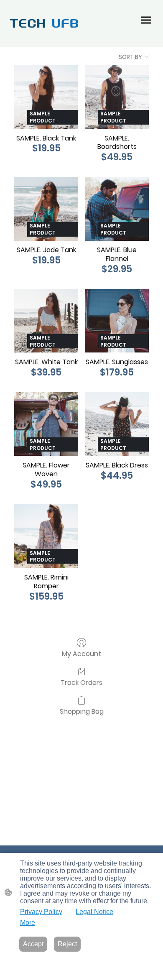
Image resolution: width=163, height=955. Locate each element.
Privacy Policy (41, 911)
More (27, 922)
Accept (33, 943)
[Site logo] (44, 23)
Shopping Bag (82, 711)
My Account (81, 653)
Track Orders (81, 682)
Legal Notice (94, 911)
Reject (67, 943)
